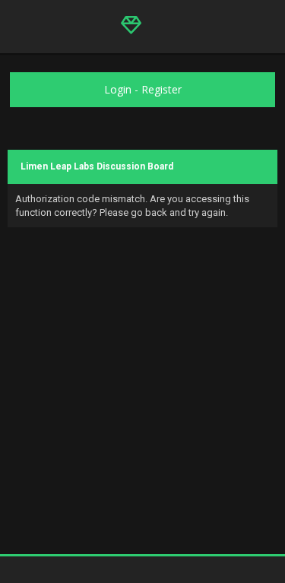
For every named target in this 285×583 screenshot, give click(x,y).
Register (161, 89)
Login (117, 89)
